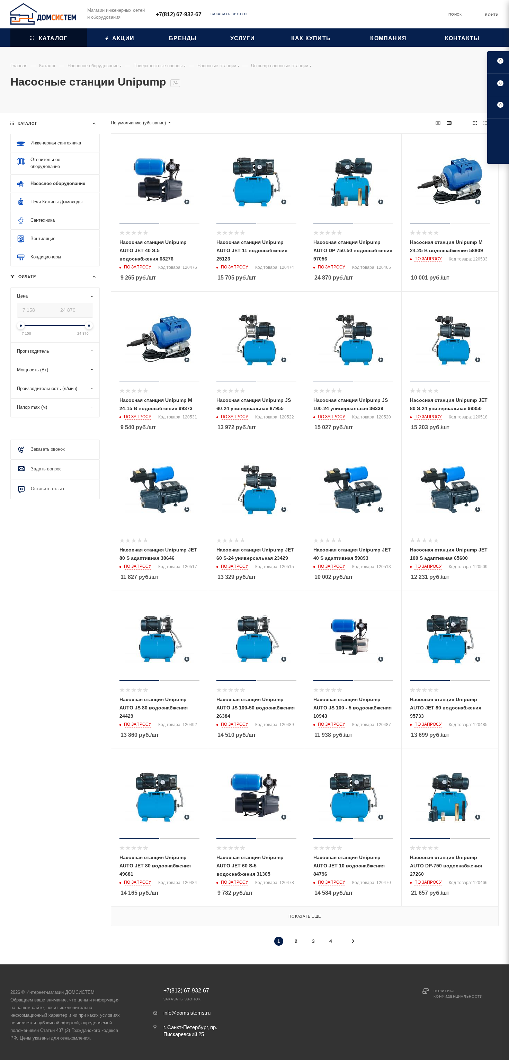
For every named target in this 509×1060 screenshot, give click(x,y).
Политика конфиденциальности (458, 993)
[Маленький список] (438, 123)
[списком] (485, 123)
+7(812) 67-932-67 (179, 14)
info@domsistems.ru (187, 1013)
